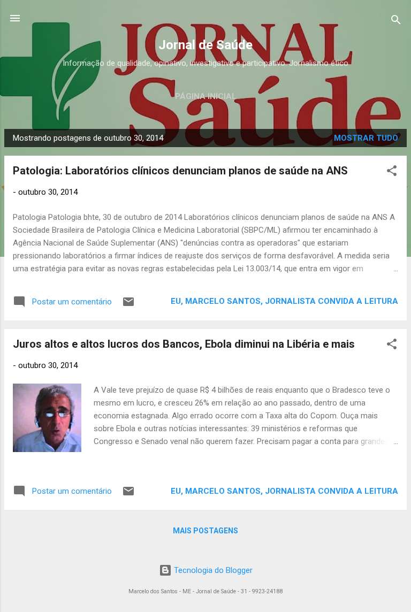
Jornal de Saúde (205, 44)
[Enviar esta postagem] (128, 305)
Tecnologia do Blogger (212, 570)
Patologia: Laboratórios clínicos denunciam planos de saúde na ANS (180, 170)
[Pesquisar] (396, 21)
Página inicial (206, 96)
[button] (391, 172)
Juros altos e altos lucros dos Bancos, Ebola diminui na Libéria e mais (184, 344)
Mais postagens (205, 530)
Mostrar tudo (366, 138)
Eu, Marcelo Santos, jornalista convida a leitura (284, 301)
